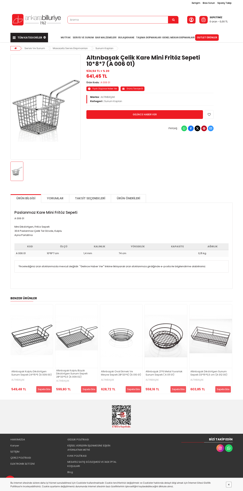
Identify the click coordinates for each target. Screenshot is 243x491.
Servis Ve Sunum (34, 48)
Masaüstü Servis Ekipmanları (70, 48)
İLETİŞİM (14, 451)
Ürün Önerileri (128, 198)
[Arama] (173, 20)
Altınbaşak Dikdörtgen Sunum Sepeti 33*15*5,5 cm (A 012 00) (208, 373)
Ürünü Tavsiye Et (135, 88)
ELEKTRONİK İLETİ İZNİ (22, 464)
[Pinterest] (204, 128)
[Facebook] (191, 128)
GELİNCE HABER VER (145, 114)
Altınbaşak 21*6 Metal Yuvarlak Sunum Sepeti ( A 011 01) (164, 373)
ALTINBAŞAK (108, 97)
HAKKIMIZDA (17, 439)
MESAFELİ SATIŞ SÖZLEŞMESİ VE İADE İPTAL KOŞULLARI (91, 464)
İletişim (196, 3)
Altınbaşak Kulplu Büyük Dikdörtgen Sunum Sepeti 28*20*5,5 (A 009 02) (72, 374)
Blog (70, 472)
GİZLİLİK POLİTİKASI (78, 439)
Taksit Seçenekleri (90, 198)
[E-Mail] (211, 128)
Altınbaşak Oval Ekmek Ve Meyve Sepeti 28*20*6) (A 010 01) (121, 373)
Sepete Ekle (44, 389)
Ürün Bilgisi (25, 198)
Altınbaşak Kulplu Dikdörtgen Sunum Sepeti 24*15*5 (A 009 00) (31, 373)
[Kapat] (229, 484)
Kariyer (14, 445)
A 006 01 (105, 82)
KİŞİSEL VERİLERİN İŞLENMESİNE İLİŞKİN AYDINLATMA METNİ (88, 448)
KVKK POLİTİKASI (77, 456)
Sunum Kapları (104, 48)
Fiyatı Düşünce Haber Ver (104, 88)
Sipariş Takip (224, 3)
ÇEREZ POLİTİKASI (20, 458)
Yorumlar (55, 198)
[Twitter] (197, 128)
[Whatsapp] (184, 128)
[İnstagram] (220, 448)
